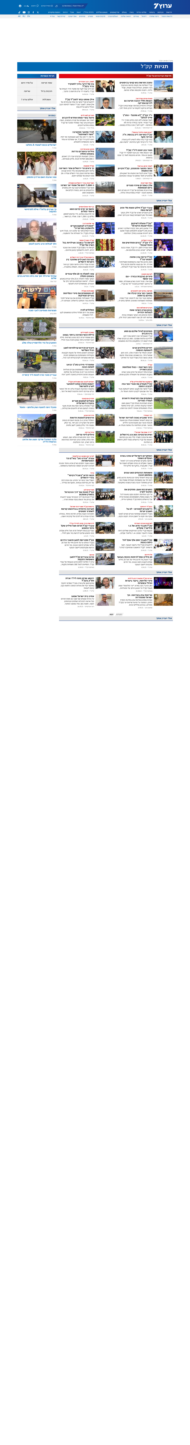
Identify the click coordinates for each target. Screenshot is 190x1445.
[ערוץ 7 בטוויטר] (38, 12)
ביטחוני (152, 12)
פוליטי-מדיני (141, 12)
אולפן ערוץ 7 (27, 99)
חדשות (169, 12)
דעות (79, 12)
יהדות (65, 12)
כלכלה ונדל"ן (89, 12)
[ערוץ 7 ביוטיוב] (24, 12)
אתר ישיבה (72, 16)
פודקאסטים (114, 12)
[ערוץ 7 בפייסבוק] (33, 12)
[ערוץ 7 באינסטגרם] (29, 12)
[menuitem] (169, 12)
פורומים (82, 16)
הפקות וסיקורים (54, 12)
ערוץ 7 (171, 61)
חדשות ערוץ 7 (161, 7)
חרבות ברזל (46, 91)
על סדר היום (27, 83)
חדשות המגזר (166, 16)
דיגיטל (144, 16)
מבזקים (160, 12)
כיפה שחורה (154, 16)
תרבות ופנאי (100, 16)
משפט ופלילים (101, 12)
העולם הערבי (113, 16)
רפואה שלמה (126, 16)
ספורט (90, 16)
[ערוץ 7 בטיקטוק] (19, 12)
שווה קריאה (46, 83)
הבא (111, 614)
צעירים (136, 16)
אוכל (72, 12)
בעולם (124, 12)
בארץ (132, 12)
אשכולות (46, 99)
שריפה (27, 91)
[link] (36, 146)
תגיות (166, 61)
